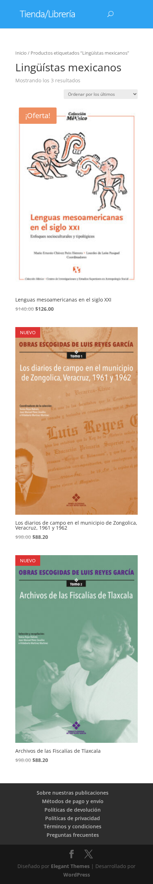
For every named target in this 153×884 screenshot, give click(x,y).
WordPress (76, 874)
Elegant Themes (70, 866)
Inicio (21, 53)
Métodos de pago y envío (73, 801)
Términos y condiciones (72, 826)
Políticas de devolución (72, 809)
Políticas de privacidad (72, 818)
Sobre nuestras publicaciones (73, 792)
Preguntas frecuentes (73, 834)
